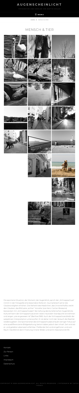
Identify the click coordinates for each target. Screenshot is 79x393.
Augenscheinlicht (39, 4)
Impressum (8, 360)
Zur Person (8, 352)
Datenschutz (9, 364)
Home (33, 20)
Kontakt (7, 348)
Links (6, 356)
